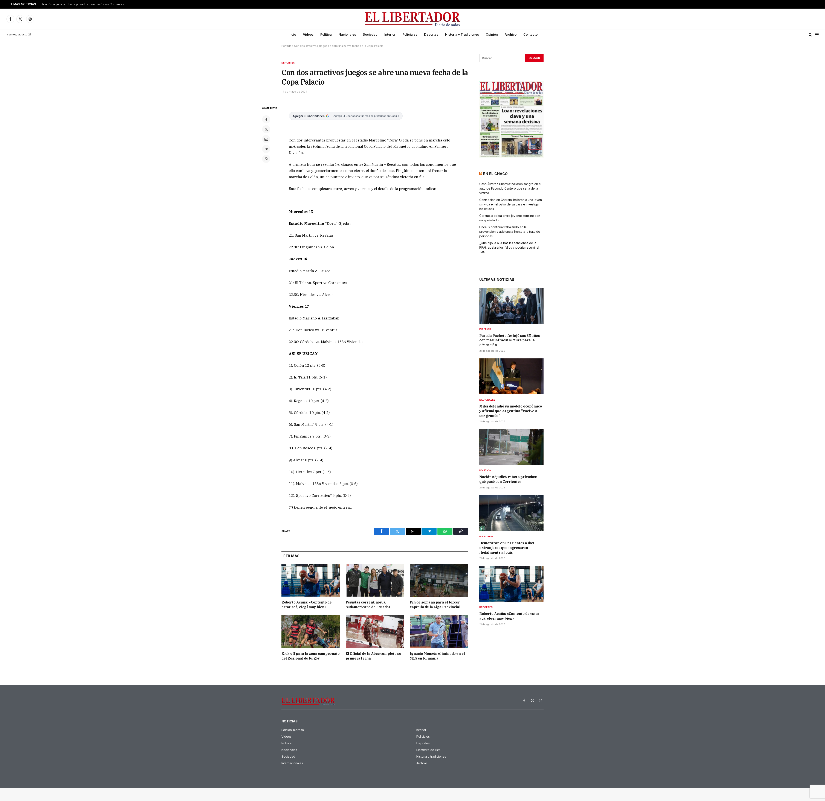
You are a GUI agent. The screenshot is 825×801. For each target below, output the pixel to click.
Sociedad (370, 34)
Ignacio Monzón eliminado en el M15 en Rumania (437, 655)
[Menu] (817, 35)
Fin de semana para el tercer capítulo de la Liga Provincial (435, 604)
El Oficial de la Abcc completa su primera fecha (373, 655)
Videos (308, 34)
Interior (390, 34)
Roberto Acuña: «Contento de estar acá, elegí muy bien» (306, 604)
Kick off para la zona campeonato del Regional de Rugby (310, 655)
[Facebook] (266, 119)
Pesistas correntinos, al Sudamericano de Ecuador (368, 604)
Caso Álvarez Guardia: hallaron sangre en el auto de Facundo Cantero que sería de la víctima (510, 188)
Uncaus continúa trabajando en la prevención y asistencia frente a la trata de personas (509, 231)
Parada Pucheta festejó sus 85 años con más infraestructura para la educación (509, 340)
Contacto (530, 34)
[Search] (810, 35)
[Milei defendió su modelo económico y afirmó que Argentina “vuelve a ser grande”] (511, 376)
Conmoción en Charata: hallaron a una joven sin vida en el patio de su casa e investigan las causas (510, 204)
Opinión (492, 34)
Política (326, 34)
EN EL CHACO (495, 174)
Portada (286, 45)
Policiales (409, 34)
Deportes (431, 34)
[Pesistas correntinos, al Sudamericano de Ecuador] (375, 580)
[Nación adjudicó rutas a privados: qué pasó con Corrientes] (511, 447)
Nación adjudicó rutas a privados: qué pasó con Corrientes (508, 479)
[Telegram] (266, 149)
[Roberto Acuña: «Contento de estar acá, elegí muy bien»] (310, 580)
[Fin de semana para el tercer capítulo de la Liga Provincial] (439, 580)
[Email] (266, 139)
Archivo (510, 34)
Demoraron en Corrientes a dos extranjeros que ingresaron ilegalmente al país (96, 4)
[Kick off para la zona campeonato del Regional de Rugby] (310, 631)
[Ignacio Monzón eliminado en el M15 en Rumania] (439, 631)
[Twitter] (266, 129)
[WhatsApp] (266, 159)
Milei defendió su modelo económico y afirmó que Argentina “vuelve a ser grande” (510, 411)
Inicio (292, 34)
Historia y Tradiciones (462, 34)
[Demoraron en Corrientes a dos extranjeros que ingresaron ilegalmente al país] (511, 513)
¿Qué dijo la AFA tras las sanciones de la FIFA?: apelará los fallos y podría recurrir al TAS (509, 247)
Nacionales (347, 34)
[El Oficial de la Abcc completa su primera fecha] (375, 631)
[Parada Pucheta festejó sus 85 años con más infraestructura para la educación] (511, 306)
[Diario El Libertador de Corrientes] (413, 19)
